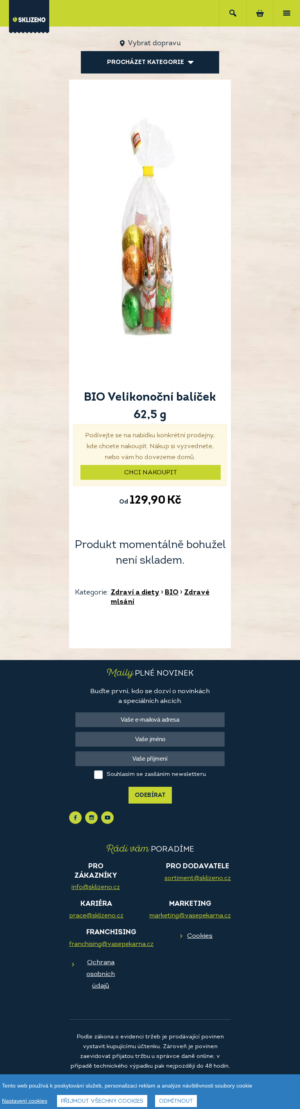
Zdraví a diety (135, 592)
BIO (172, 592)
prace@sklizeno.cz (96, 916)
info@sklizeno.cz (95, 887)
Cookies (199, 936)
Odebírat (150, 795)
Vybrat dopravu (154, 43)
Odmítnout (176, 1101)
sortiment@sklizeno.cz (197, 878)
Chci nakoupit (150, 473)
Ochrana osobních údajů (100, 974)
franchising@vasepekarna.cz (111, 944)
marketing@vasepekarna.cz (190, 916)
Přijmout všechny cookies (102, 1101)
